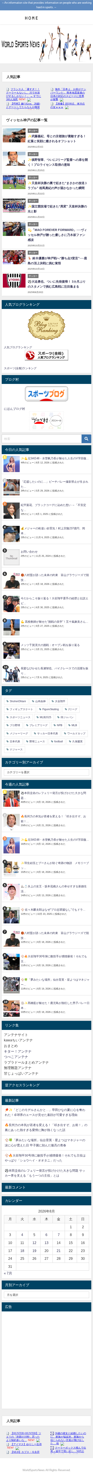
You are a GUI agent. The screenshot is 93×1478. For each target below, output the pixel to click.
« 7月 (8, 1273)
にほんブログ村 (14, 408)
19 (34, 1250)
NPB (59, 725)
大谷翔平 (60, 701)
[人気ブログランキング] (46, 325)
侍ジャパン (67, 717)
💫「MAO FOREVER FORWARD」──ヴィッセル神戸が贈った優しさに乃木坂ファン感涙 (57, 234)
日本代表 (15, 741)
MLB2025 (45, 717)
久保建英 (77, 741)
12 (34, 1242)
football (58, 741)
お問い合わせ (29, 551)
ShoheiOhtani (18, 701)
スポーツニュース (20, 717)
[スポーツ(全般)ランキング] (46, 355)
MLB (74, 725)
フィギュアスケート (21, 709)
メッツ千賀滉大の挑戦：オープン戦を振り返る (50, 645)
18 (22, 1250)
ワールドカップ (76, 733)
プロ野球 (15, 725)
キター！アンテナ (18, 1051)
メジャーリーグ (19, 733)
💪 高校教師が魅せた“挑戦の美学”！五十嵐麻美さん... (54, 621)
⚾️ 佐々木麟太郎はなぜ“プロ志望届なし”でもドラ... (53, 909)
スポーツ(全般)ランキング (20, 368)
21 (59, 1250)
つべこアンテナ (16, 1056)
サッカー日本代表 (47, 733)
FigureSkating (50, 709)
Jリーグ (72, 709)
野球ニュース (37, 741)
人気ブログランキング (18, 347)
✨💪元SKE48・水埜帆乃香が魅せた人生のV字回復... (55, 458)
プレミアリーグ (38, 725)
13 (46, 1242)
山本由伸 (40, 701)
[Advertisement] (46, 1360)
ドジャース (16, 749)
